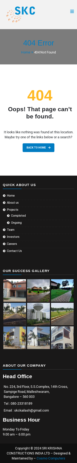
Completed (18, 215)
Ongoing (16, 222)
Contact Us (14, 251)
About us (13, 202)
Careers (12, 244)
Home (11, 195)
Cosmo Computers (51, 458)
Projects (12, 209)
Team (10, 230)
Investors (13, 237)
